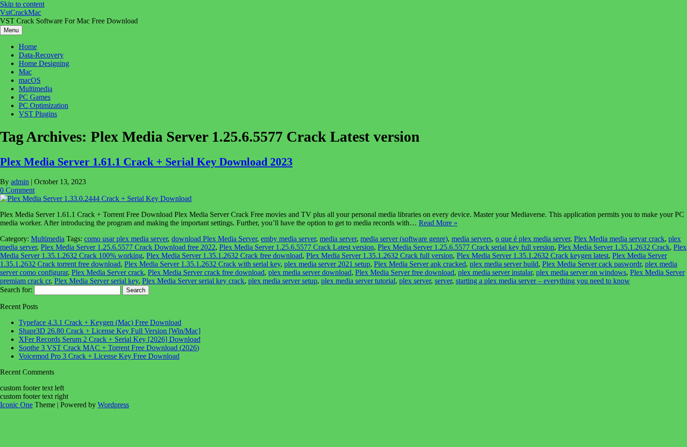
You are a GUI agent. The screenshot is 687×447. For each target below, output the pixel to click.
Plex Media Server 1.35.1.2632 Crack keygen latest (532, 256)
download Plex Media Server (214, 239)
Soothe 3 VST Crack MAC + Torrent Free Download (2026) (109, 348)
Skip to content (22, 4)
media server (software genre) (404, 239)
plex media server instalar (495, 272)
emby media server (288, 239)
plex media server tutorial (358, 281)
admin (20, 182)
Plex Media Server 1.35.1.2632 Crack (614, 247)
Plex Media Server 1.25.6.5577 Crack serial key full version (466, 247)
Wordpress (113, 405)
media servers (471, 239)
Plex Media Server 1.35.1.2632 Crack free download (224, 256)
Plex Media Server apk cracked (420, 264)
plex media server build (504, 264)
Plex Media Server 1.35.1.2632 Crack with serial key (202, 264)
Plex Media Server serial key (96, 281)
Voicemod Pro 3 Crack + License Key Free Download (99, 356)
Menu (11, 30)
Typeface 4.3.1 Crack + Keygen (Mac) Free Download (100, 322)
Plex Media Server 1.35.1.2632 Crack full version (379, 256)
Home (28, 46)
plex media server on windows (581, 272)
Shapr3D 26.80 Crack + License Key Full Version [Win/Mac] (109, 331)
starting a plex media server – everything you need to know (543, 281)
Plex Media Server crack (108, 272)
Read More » (438, 223)
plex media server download (309, 272)
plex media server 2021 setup (327, 264)
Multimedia (35, 89)
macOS (30, 80)
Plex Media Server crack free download (206, 272)
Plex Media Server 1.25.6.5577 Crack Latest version (296, 247)
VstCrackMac (20, 12)
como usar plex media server (126, 239)
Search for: (16, 290)
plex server (415, 281)
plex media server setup (282, 281)
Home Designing (44, 63)
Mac (25, 72)
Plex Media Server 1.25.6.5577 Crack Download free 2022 (128, 247)
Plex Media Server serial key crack (193, 281)
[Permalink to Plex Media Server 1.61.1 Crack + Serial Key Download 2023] (96, 198)
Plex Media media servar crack (619, 239)
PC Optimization (43, 105)
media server (338, 239)
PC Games (34, 97)
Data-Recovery (41, 55)
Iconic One (16, 405)
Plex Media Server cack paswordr (591, 264)
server (443, 281)
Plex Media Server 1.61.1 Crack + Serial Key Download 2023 (146, 162)
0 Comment (17, 190)
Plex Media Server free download (404, 272)
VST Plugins (38, 114)
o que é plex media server (532, 239)
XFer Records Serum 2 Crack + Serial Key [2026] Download (109, 339)
